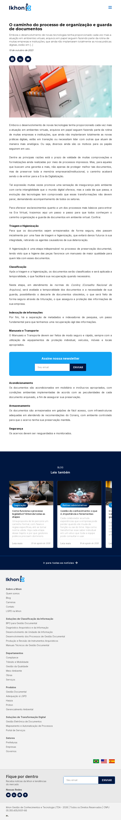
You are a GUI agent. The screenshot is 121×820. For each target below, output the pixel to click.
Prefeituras (11, 742)
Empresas (11, 746)
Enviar (78, 367)
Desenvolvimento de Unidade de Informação (29, 632)
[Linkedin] (14, 795)
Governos (11, 751)
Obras (9, 675)
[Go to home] (20, 10)
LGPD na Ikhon (13, 611)
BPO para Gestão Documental (21, 623)
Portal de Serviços (15, 730)
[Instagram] (19, 795)
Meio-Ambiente (14, 670)
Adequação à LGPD (16, 696)
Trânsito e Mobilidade (17, 662)
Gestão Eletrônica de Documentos (24, 721)
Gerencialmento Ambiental (19, 709)
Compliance (12, 657)
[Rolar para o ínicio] (25, 795)
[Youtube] (8, 795)
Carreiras (10, 602)
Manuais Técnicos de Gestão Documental (27, 645)
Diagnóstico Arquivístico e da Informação (27, 627)
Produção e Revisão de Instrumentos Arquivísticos (32, 640)
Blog (8, 597)
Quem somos (13, 593)
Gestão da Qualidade (17, 666)
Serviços (10, 679)
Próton (9, 705)
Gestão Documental (16, 691)
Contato (10, 606)
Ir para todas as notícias (58, 562)
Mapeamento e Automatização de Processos (29, 726)
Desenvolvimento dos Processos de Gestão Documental (35, 636)
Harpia (9, 700)
